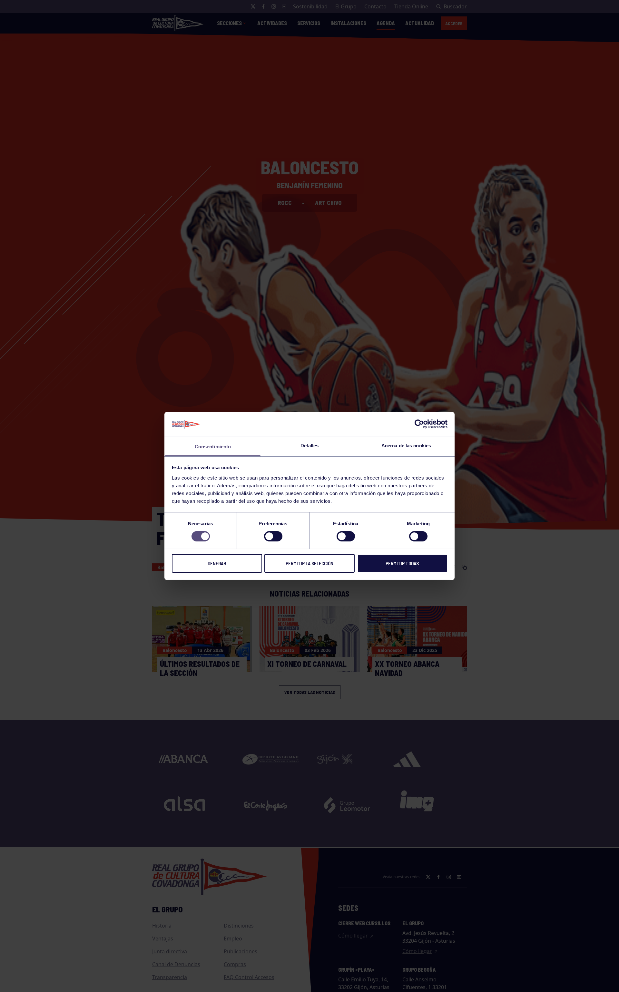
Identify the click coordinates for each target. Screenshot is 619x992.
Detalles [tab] (309, 445)
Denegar (217, 563)
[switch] (273, 536)
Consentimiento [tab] (213, 446)
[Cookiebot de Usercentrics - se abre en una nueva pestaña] (419, 424)
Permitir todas (402, 563)
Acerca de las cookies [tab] (406, 445)
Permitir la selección (309, 563)
